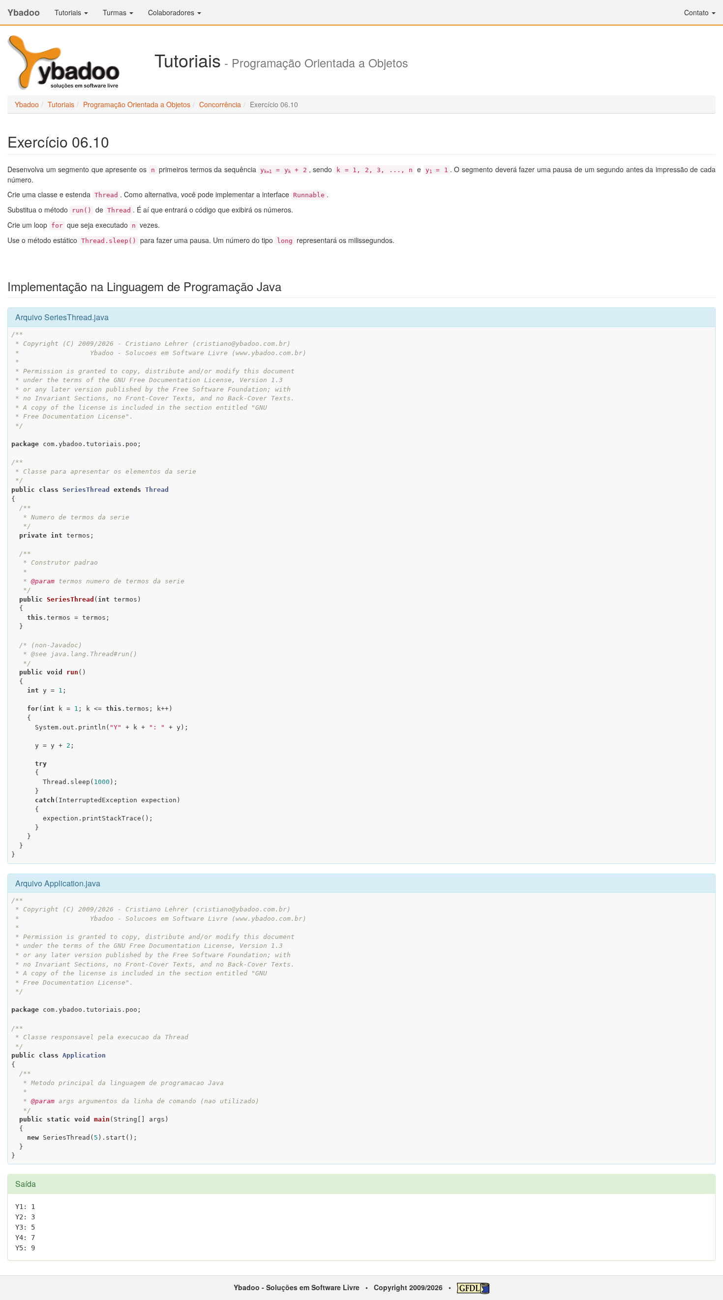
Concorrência (220, 104)
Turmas (115, 12)
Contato (697, 12)
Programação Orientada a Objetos (136, 104)
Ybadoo (23, 12)
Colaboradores (172, 12)
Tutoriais (69, 12)
